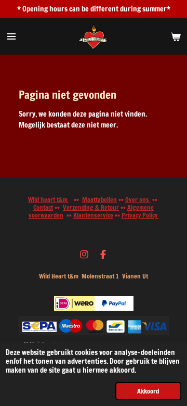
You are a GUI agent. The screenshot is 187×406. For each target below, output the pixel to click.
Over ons (138, 199)
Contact (43, 207)
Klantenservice (93, 215)
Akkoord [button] (148, 391)
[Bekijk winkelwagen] (175, 36)
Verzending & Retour (91, 207)
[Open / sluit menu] (11, 36)
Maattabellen (99, 199)
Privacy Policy (140, 215)
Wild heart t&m (48, 199)
